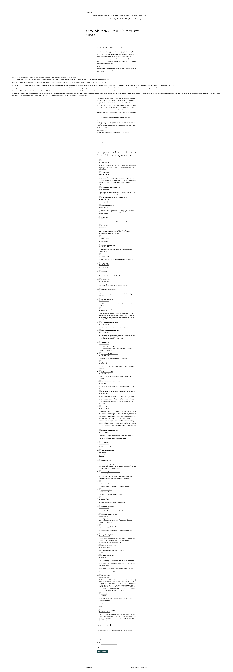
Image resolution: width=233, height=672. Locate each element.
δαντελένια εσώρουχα (107, 526)
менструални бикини (107, 289)
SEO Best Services (106, 555)
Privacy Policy (128, 19)
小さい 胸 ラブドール (106, 610)
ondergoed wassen (106, 534)
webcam (103, 342)
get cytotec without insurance (114, 192)
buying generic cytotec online (109, 187)
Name (99, 642)
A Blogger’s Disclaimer (97, 15)
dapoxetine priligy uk (104, 177)
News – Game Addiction (116, 142)
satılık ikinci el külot (106, 450)
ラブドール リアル (103, 614)
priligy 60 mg (102, 168)
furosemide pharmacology (108, 430)
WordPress (144, 667)
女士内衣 (103, 442)
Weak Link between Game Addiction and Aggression (115, 132)
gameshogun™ (90, 12)
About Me (106, 15)
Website (99, 647)
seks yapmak (104, 460)
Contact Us (134, 15)
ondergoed (104, 481)
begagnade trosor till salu (108, 514)
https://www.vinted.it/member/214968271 (112, 197)
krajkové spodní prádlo (107, 371)
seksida (103, 271)
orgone (103, 217)
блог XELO (104, 594)
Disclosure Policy (142, 15)
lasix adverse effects (121, 438)
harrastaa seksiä (105, 299)
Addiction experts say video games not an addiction (116, 117)
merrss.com (104, 575)
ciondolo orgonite (106, 205)
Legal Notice (120, 19)
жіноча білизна (105, 309)
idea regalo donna (106, 506)
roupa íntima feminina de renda (109, 354)
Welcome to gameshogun (140, 19)
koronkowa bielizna (106, 490)
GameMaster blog (111, 19)
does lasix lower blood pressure (111, 398)
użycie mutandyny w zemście (109, 381)
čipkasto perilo (105, 362)
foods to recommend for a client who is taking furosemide (116, 391)
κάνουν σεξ (104, 279)
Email (98, 645)
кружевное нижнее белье (108, 322)
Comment (100, 639)
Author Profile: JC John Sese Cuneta (120, 15)
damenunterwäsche (106, 406)
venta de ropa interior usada (108, 330)
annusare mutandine (106, 245)
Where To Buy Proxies (107, 545)
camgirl (103, 498)
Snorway (103, 160)
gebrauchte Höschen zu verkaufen (110, 472)
